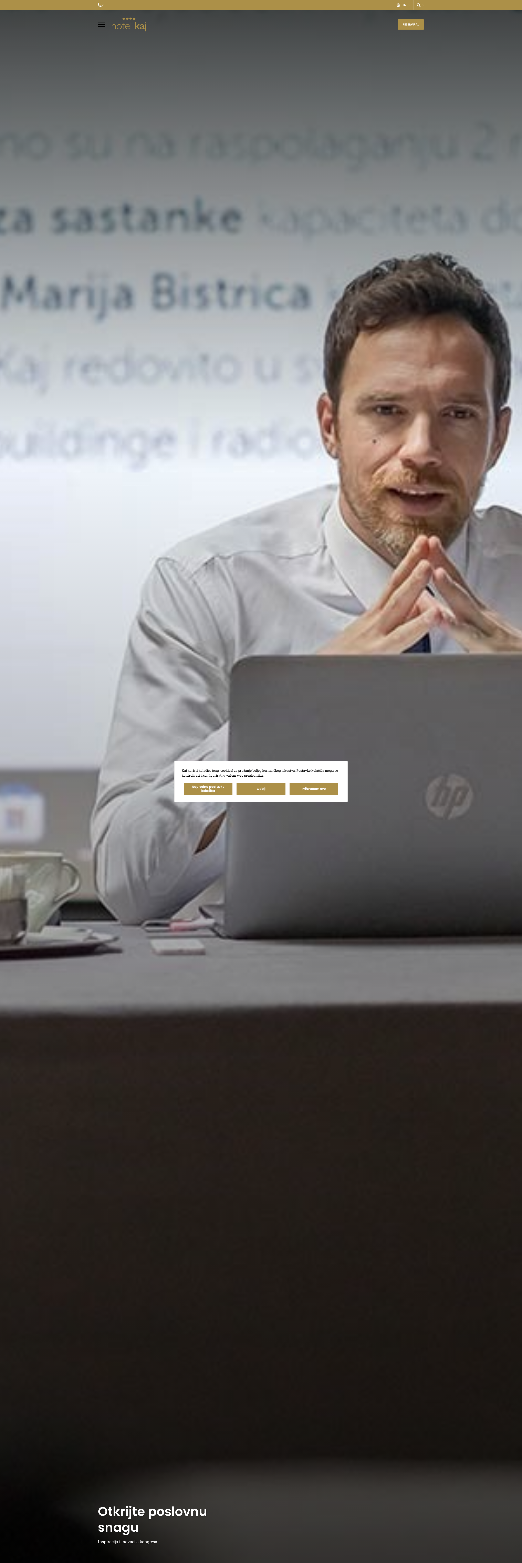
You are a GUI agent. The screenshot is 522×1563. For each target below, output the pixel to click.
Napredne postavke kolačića (208, 789)
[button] (101, 5)
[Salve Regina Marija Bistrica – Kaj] (129, 24)
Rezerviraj (411, 24)
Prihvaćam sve (314, 789)
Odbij (261, 789)
